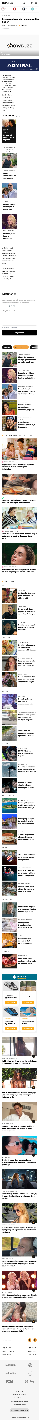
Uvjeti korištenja (19, 1398)
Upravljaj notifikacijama (20, 1410)
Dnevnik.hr (8, 9)
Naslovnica (7, 1348)
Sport (27, 9)
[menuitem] (32, 3)
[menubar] (32, 3)
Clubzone (33, 1355)
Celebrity (33, 1348)
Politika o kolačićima (19, 1405)
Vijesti (18, 9)
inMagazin (6, 1355)
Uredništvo (19, 1391)
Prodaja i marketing (19, 1394)
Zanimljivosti (8, 1351)
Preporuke (32, 1351)
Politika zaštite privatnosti (19, 1401)
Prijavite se (19, 333)
